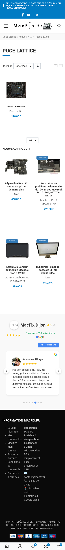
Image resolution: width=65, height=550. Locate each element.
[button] (59, 26)
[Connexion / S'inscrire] (20, 546)
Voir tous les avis (48, 345)
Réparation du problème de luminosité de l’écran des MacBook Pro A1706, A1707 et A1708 (48, 189)
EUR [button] (37, 15)
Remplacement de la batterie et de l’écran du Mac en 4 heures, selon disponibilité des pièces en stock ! (33, 5)
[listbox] (23, 66)
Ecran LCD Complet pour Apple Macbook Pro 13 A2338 (17, 269)
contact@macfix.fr (34, 477)
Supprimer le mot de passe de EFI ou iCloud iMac (47, 269)
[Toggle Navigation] (6, 26)
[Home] (6, 546)
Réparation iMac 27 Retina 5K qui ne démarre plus (16, 186)
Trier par (7, 66)
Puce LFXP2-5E (16, 106)
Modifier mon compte (12, 447)
